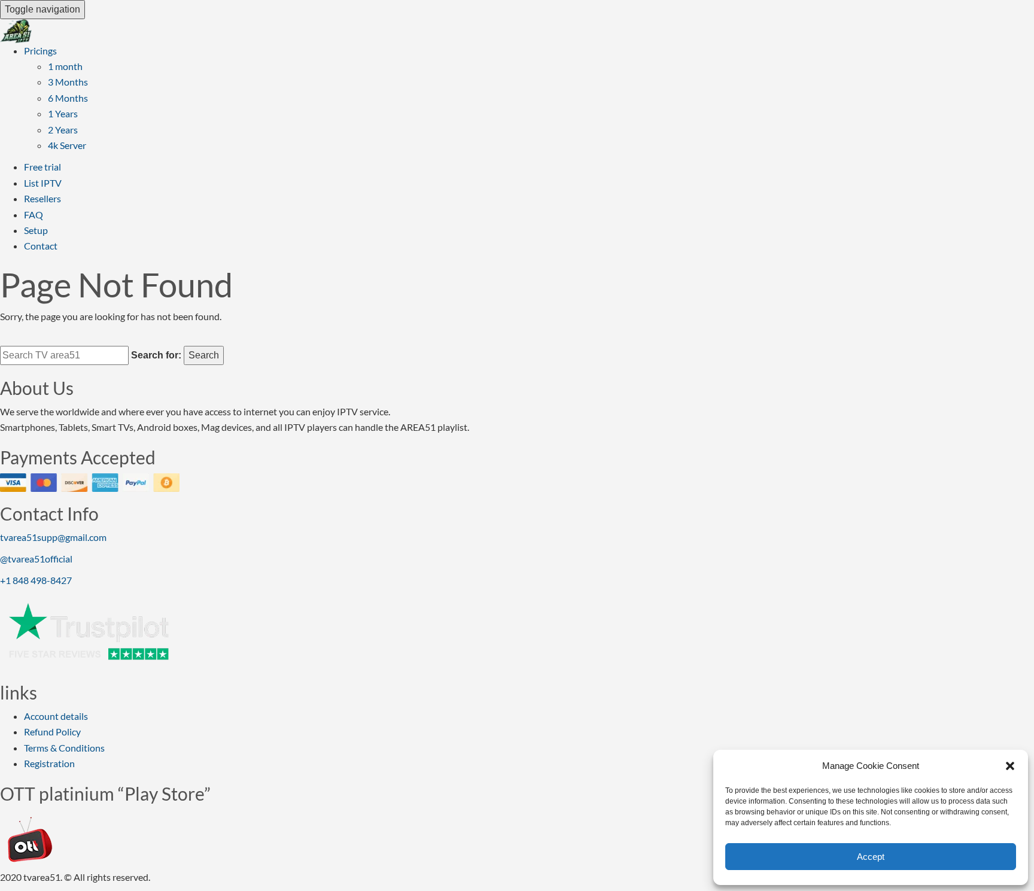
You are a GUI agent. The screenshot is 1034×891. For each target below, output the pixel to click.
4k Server (67, 145)
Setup (36, 230)
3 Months (68, 81)
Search (203, 355)
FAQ (33, 214)
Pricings (40, 50)
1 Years (63, 113)
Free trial (42, 166)
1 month (65, 66)
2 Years (63, 129)
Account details (56, 716)
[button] (1010, 766)
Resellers (42, 198)
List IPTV (43, 182)
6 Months (68, 98)
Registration (49, 763)
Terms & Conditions (64, 747)
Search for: (156, 355)
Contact (40, 245)
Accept (870, 857)
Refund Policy (52, 731)
